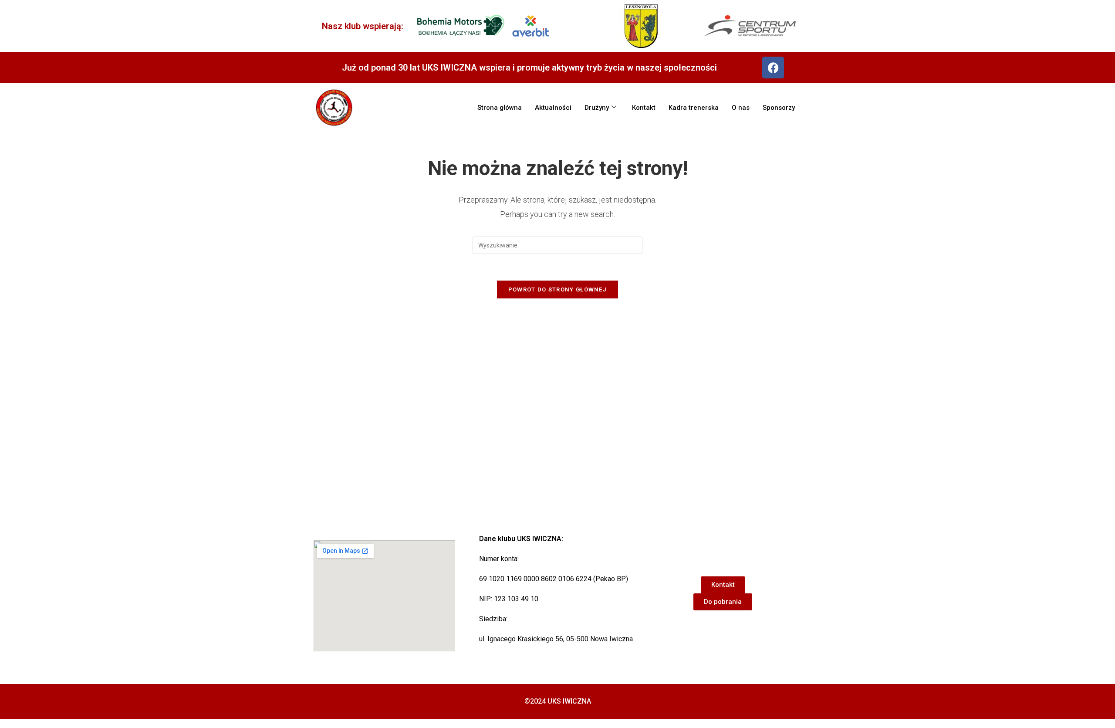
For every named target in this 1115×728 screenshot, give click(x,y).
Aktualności (553, 108)
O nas (741, 108)
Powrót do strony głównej (557, 289)
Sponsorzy (779, 108)
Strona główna (499, 108)
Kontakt (643, 108)
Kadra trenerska (694, 108)
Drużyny (597, 108)
